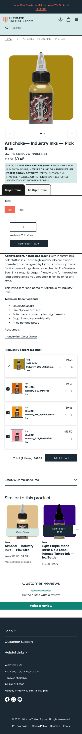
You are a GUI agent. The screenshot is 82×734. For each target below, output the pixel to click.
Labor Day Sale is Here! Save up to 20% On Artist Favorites (41, 6)
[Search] (6, 27)
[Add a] (31, 227)
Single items (13, 190)
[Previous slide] (10, 133)
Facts (66, 725)
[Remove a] (14, 227)
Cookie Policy (39, 725)
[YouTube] (20, 700)
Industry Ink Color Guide (21, 336)
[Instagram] (13, 700)
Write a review (41, 605)
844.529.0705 (16, 684)
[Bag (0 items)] (68, 19)
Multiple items (37, 190)
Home (8, 38)
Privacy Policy (20, 725)
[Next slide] (72, 133)
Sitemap (55, 725)
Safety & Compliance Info (22, 480)
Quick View (22, 532)
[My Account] (60, 19)
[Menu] (76, 19)
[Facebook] (7, 700)
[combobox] (44, 27)
